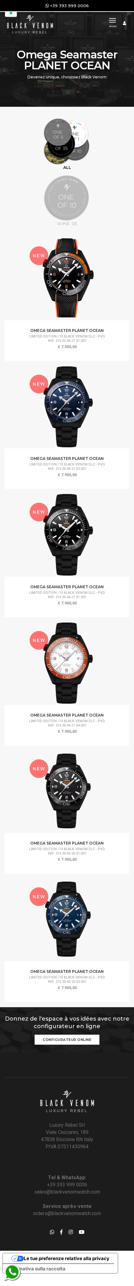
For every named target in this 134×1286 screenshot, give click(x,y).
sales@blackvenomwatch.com (67, 1192)
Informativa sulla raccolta (36, 1269)
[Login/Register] (124, 23)
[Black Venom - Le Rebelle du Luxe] (29, 23)
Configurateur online (67, 1039)
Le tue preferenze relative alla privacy (66, 1258)
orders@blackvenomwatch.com (67, 1213)
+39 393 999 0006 (67, 1185)
